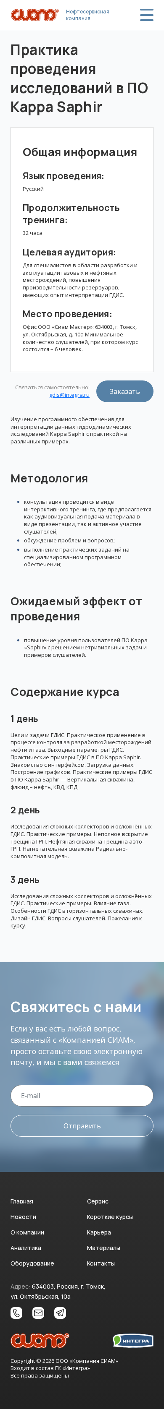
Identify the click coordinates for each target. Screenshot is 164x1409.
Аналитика (26, 1248)
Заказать (125, 391)
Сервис (97, 1201)
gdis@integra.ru (69, 394)
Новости (23, 1217)
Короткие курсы (110, 1217)
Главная (22, 1201)
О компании (27, 1232)
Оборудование (32, 1263)
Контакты (101, 1263)
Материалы (103, 1248)
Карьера (99, 1232)
